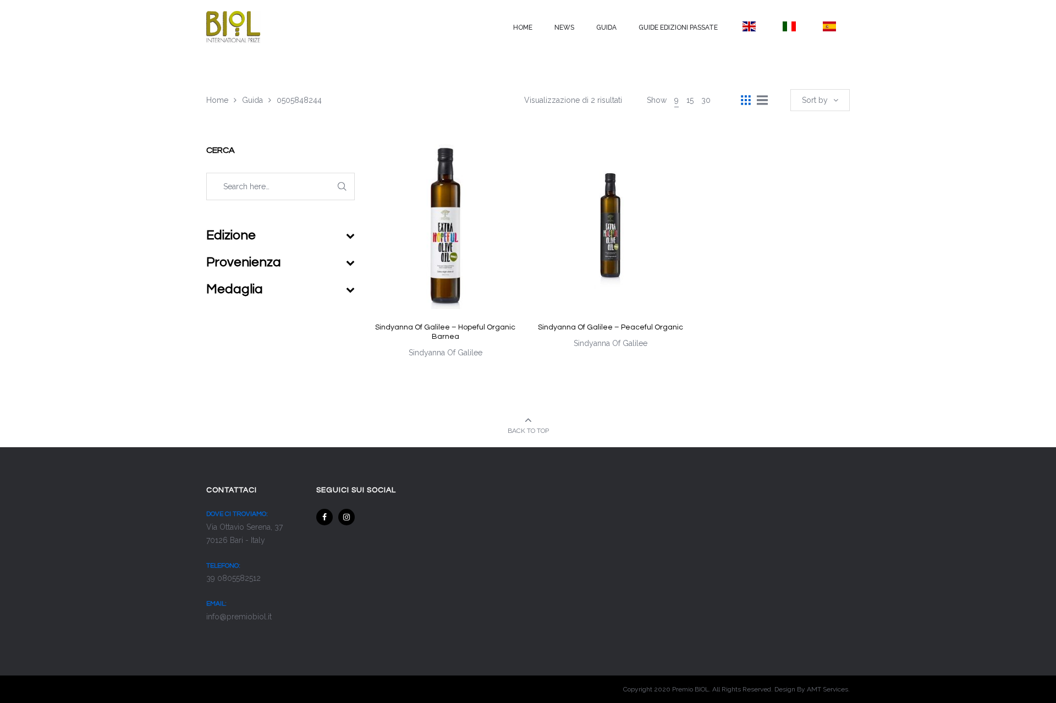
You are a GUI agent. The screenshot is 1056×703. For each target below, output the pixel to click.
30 (706, 100)
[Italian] (789, 26)
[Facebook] (324, 517)
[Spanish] (830, 26)
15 (690, 100)
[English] (749, 26)
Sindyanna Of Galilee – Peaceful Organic (610, 327)
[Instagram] (346, 517)
